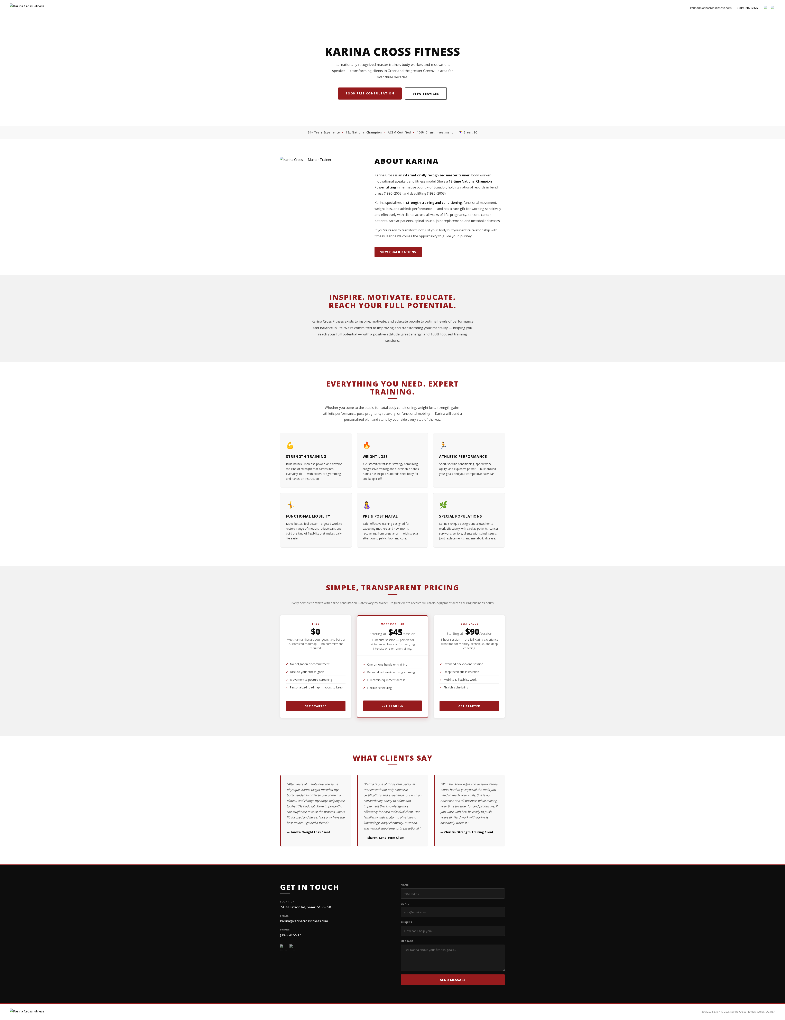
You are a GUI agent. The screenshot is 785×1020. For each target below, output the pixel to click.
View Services (426, 93)
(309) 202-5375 (747, 8)
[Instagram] (773, 8)
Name (405, 885)
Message (407, 941)
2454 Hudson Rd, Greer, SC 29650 (305, 907)
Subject (407, 922)
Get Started (316, 706)
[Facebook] (766, 8)
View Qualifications (398, 252)
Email (405, 904)
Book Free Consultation (369, 93)
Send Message (453, 980)
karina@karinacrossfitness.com (711, 8)
